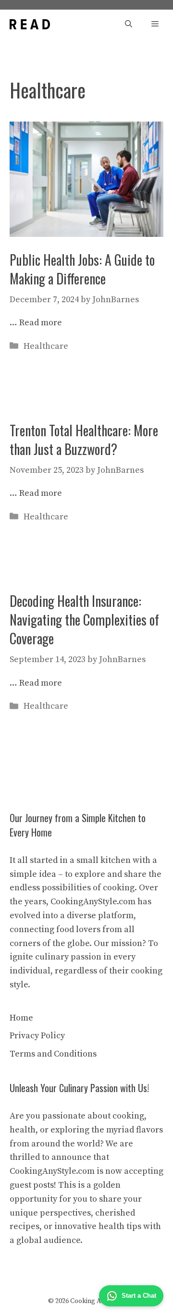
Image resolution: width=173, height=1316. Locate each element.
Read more (40, 322)
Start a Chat (139, 1295)
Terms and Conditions (53, 1053)
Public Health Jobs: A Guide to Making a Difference (82, 269)
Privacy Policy (37, 1035)
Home (21, 1017)
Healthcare (46, 346)
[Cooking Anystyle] (30, 24)
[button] (128, 24)
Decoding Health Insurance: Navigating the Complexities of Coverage (84, 619)
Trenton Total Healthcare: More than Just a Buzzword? (84, 439)
